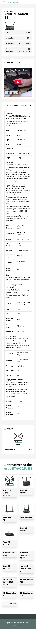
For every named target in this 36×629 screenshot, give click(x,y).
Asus (18, 445)
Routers (6, 11)
